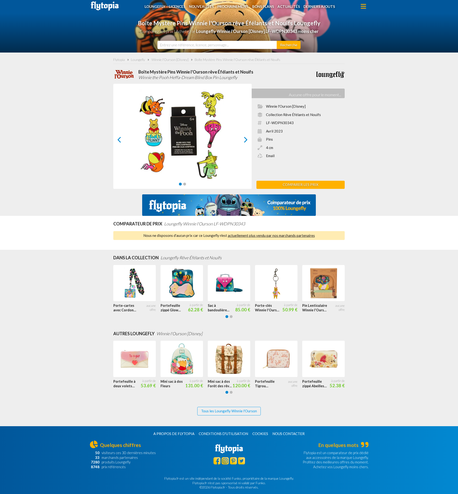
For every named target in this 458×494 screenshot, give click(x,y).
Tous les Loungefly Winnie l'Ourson (229, 411)
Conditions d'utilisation (223, 433)
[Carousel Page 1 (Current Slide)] (180, 184)
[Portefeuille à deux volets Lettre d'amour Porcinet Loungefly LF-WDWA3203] (137, 359)
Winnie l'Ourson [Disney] (169, 60)
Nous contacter (288, 433)
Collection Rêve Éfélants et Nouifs (293, 114)
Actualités (288, 6)
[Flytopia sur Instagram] (225, 460)
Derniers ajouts (319, 6)
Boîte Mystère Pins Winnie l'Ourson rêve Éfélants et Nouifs (237, 60)
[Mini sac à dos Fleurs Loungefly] (184, 359)
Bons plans (263, 6)
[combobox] (217, 45)
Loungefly (155, 6)
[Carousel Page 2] (184, 184)
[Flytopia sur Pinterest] (233, 460)
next (240, 141)
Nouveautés (201, 6)
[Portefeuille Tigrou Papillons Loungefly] (278, 359)
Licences (177, 6)
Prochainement (233, 6)
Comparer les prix (300, 184)
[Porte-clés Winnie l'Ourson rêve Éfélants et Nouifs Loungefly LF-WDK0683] (278, 283)
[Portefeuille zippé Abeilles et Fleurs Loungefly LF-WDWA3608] (325, 359)
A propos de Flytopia (173, 433)
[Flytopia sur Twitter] (241, 460)
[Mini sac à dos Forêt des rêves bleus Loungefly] (231, 359)
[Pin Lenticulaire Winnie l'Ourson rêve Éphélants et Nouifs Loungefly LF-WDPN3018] (325, 283)
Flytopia (105, 6)
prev (125, 141)
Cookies (260, 433)
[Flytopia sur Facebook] (216, 460)
